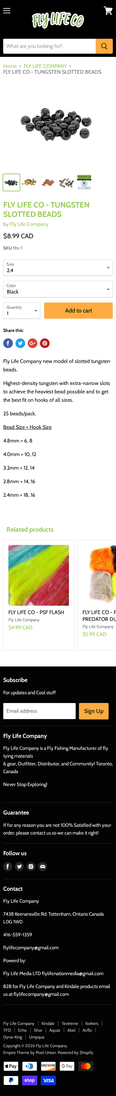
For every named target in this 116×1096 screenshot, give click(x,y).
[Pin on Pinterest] (45, 343)
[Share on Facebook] (8, 343)
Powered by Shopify (75, 1052)
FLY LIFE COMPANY (45, 66)
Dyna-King (12, 1036)
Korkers (91, 1023)
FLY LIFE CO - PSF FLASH (36, 612)
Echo (22, 1030)
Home (10, 66)
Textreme (70, 1023)
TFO (7, 1030)
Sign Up (93, 711)
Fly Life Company (29, 224)
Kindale (48, 1023)
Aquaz (54, 1030)
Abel (71, 1030)
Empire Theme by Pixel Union (29, 1052)
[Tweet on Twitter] (20, 343)
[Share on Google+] (32, 343)
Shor (38, 1030)
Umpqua (36, 1036)
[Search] (104, 46)
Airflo (87, 1030)
